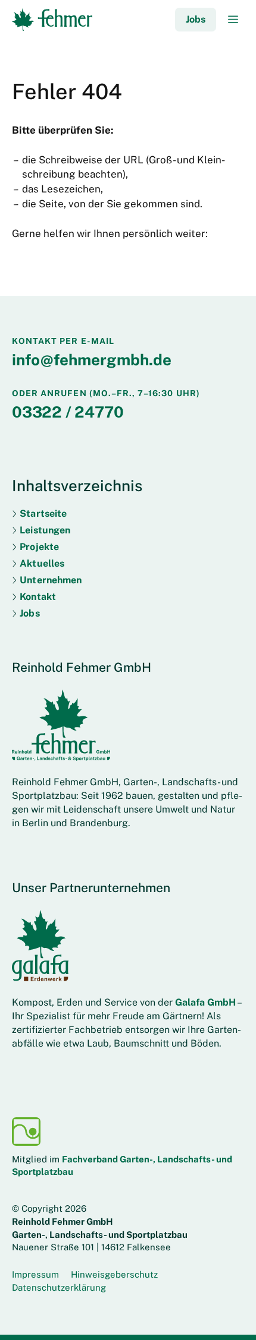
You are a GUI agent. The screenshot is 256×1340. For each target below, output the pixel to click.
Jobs (195, 19)
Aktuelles (42, 563)
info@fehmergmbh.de (91, 359)
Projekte (39, 546)
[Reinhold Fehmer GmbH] (52, 19)
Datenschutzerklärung (59, 1287)
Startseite (43, 513)
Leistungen (45, 530)
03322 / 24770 (67, 412)
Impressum (35, 1274)
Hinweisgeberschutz (114, 1274)
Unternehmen (51, 580)
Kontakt (38, 596)
